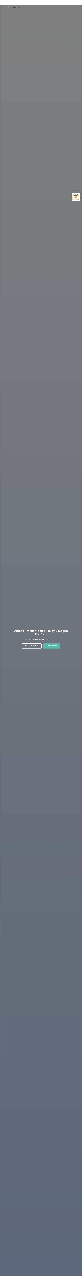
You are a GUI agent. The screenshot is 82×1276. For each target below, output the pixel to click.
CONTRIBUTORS (52, 646)
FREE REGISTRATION (31, 646)
